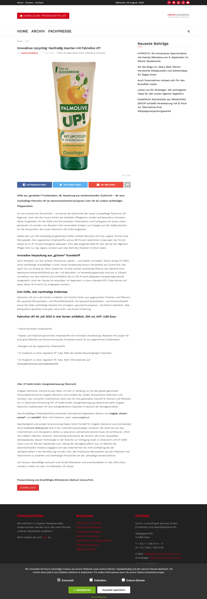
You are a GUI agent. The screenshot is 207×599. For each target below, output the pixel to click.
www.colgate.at (80, 417)
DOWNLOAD (28, 487)
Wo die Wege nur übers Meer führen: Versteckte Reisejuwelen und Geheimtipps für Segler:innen (162, 70)
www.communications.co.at (165, 557)
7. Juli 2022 (48, 53)
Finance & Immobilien (89, 531)
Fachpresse (59, 31)
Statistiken (100, 580)
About (20, 2)
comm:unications (29, 53)
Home (22, 31)
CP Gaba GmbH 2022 (74, 53)
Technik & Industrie (87, 544)
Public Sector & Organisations (93, 540)
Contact (39, 2)
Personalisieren (99, 597)
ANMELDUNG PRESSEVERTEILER (44, 15)
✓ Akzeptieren (82, 590)
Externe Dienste (135, 580)
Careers (29, 2)
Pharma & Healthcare (88, 527)
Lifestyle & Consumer (95, 53)
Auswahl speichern (113, 590)
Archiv (38, 31)
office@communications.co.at (162, 553)
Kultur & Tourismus (87, 536)
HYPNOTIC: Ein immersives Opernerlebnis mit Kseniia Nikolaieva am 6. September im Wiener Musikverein (163, 57)
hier (45, 537)
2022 (27, 41)
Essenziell (67, 580)
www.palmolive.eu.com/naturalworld (37, 363)
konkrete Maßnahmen (36, 428)
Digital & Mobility (86, 549)
